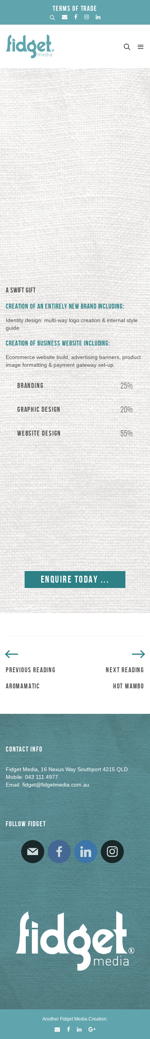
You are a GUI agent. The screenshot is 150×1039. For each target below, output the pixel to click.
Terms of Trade (75, 8)
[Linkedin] (85, 851)
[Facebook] (59, 851)
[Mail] (32, 851)
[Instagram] (112, 851)
